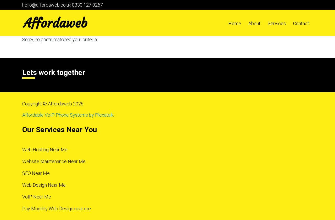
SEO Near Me (36, 173)
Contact (301, 23)
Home (234, 23)
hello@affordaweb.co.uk (46, 5)
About (254, 23)
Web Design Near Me (44, 185)
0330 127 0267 (87, 5)
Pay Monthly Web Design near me (56, 208)
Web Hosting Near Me (45, 149)
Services (277, 23)
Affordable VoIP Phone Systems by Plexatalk (68, 115)
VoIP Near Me (36, 197)
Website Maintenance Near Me (54, 161)
